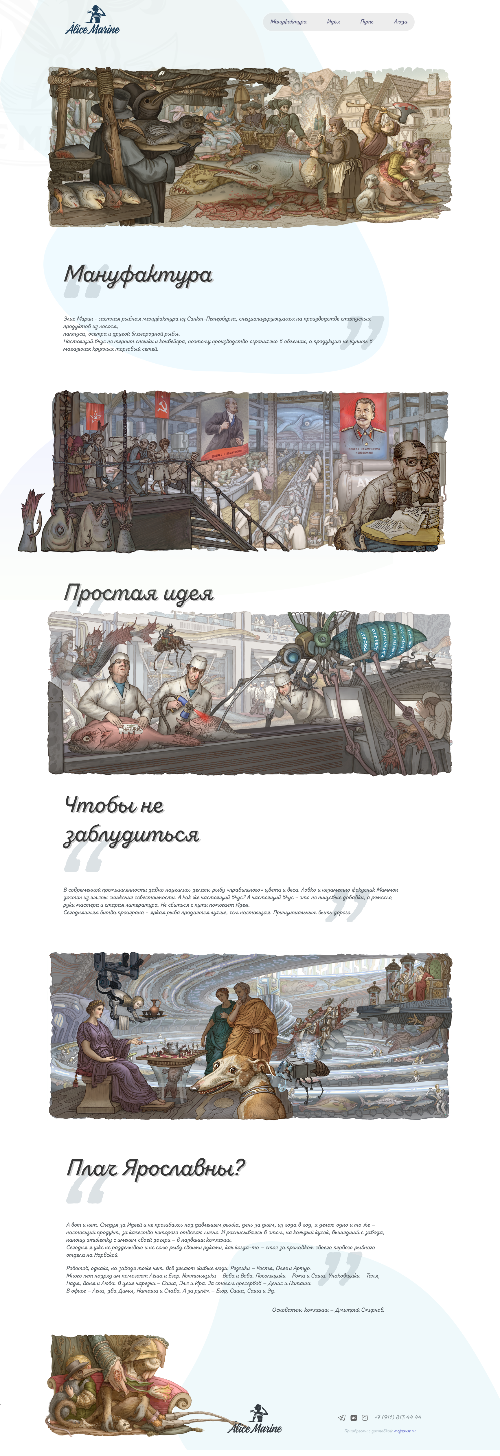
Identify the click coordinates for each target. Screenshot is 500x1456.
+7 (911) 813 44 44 (397, 1418)
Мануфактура (288, 22)
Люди (400, 22)
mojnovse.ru (405, 1431)
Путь (367, 22)
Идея (333, 22)
